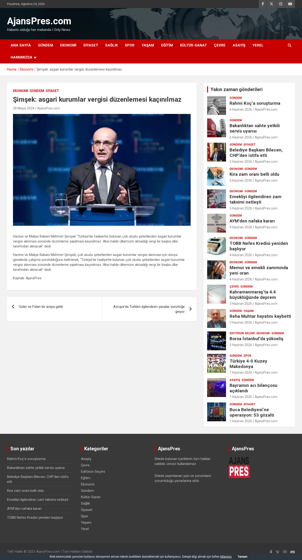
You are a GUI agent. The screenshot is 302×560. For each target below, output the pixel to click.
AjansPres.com (39, 21)
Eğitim (167, 45)
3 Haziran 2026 (241, 303)
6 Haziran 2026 (241, 109)
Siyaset (90, 45)
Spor (129, 45)
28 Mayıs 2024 (23, 108)
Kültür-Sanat (193, 45)
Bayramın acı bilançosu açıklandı (253, 388)
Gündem (45, 45)
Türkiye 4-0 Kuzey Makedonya (248, 363)
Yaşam (148, 45)
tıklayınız (226, 556)
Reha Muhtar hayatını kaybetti (260, 316)
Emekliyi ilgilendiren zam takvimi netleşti (255, 199)
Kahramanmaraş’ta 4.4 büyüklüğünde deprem (253, 294)
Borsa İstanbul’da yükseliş (256, 338)
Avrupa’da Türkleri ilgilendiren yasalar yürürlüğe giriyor (149, 309)
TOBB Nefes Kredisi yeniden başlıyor (259, 246)
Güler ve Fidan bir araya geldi (41, 307)
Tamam (242, 556)
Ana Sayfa (21, 45)
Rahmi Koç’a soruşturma (255, 103)
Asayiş (239, 45)
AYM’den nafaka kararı (252, 221)
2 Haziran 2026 (241, 345)
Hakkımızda (21, 57)
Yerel (258, 45)
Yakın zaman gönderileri (236, 89)
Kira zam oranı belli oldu (254, 174)
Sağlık (111, 45)
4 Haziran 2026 (241, 227)
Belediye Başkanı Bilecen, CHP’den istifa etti (256, 152)
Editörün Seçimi (242, 333)
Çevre (220, 45)
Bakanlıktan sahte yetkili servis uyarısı (255, 128)
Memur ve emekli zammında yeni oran (259, 270)
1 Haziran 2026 (241, 372)
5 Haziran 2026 (241, 161)
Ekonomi (68, 45)
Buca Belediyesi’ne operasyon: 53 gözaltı (252, 412)
